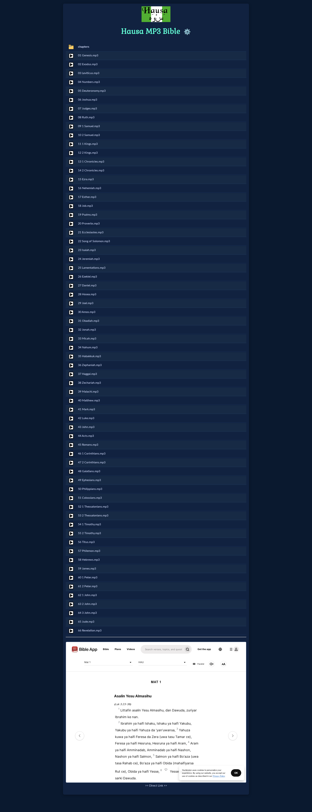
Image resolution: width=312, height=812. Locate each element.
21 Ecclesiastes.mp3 (90, 232)
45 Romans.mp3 (88, 444)
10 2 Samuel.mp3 (89, 135)
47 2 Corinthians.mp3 (91, 462)
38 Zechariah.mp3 (89, 382)
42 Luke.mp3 (86, 418)
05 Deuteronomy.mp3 (92, 90)
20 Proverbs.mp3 (89, 223)
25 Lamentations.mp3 (91, 267)
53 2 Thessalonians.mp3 (93, 515)
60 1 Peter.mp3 (87, 577)
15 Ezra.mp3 (86, 179)
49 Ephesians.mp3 (89, 480)
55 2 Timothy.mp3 (89, 533)
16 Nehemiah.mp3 (89, 188)
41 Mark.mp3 (86, 409)
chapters (83, 46)
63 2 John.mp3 (87, 604)
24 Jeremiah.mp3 (89, 258)
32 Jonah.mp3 (87, 329)
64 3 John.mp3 (87, 612)
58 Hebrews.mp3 (89, 559)
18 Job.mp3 (85, 205)
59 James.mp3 (87, 568)
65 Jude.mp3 (86, 621)
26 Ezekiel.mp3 (87, 276)
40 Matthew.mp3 (89, 400)
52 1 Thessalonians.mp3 (93, 506)
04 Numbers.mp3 (89, 82)
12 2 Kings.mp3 (88, 152)
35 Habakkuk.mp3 (89, 356)
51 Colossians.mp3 (90, 497)
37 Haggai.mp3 (87, 374)
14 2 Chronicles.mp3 (91, 170)
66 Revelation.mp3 (89, 630)
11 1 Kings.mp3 (88, 143)
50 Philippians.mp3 (90, 489)
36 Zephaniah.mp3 (90, 365)
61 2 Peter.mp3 (87, 586)
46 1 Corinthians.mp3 (91, 453)
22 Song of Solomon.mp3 (94, 241)
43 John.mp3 (86, 427)
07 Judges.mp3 (87, 108)
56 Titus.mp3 (86, 542)
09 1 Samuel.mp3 (89, 126)
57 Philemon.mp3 (89, 550)
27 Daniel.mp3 (87, 285)
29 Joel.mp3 (85, 303)
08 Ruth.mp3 (86, 117)
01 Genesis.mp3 (88, 55)
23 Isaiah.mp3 (87, 250)
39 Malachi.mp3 (88, 391)
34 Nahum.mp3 (88, 347)
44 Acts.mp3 (86, 435)
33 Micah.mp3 (87, 338)
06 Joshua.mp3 (87, 99)
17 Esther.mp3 (87, 197)
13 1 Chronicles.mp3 (91, 161)
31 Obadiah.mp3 (88, 320)
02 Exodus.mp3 (88, 64)
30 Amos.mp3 (86, 312)
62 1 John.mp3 (87, 595)
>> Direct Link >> (156, 785)
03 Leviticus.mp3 (88, 73)
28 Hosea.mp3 (87, 294)
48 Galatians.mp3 (89, 471)
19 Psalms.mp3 (87, 214)
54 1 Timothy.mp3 (89, 524)
